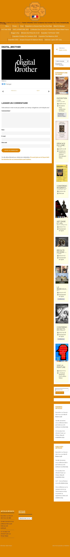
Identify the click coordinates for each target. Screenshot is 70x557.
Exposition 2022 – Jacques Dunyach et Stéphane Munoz (25, 39)
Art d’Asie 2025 (6, 29)
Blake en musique (59, 26)
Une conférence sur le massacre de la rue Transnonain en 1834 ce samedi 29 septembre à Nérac (61, 491)
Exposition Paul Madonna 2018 (48, 36)
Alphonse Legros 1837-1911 (53, 39)
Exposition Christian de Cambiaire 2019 (24, 36)
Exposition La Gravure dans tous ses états (38, 26)
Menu (7, 26)
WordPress (66, 545)
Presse (14, 26)
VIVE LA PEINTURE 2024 (21, 29)
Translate (61, 65)
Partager (8, 84)
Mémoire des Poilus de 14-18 (30, 33)
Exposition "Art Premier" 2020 (50, 33)
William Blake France (7, 545)
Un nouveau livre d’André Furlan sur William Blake (60, 433)
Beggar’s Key (15, 33)
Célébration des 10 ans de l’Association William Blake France (49, 29)
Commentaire (6, 111)
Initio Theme (55, 545)
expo (22, 26)
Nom (3, 129)
